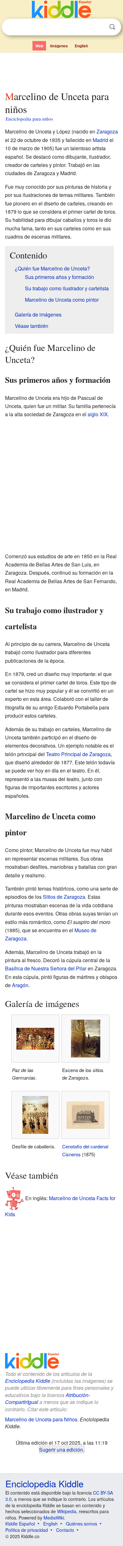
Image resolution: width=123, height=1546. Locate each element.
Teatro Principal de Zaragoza (78, 754)
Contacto (65, 1530)
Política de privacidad (26, 1530)
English (81, 46)
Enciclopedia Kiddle (27, 1380)
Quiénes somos (81, 1523)
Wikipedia (66, 1511)
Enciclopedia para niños (29, 119)
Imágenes (59, 46)
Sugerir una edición (61, 1449)
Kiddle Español (20, 1523)
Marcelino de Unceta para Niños (41, 1419)
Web (39, 46)
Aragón (20, 985)
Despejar (99, 27)
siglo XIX (98, 414)
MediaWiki (54, 1517)
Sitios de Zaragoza (64, 896)
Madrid (100, 140)
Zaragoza (107, 131)
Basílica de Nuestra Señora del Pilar (45, 968)
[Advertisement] (61, 70)
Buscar (112, 27)
